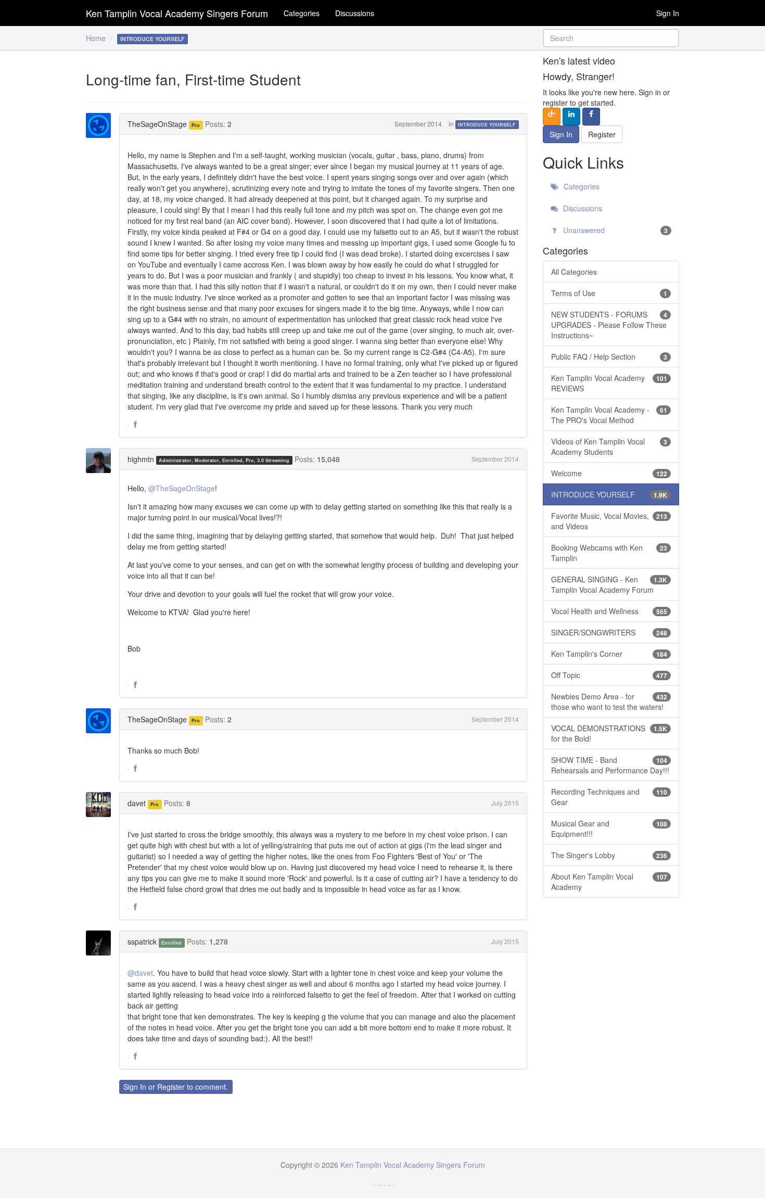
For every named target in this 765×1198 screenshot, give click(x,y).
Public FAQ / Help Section (609, 356)
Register (171, 1086)
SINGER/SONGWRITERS (609, 632)
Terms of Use (609, 293)
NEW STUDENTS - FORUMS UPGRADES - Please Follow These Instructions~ (609, 324)
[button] (135, 424)
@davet (140, 972)
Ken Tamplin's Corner (609, 653)
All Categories (574, 271)
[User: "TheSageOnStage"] (101, 125)
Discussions (354, 13)
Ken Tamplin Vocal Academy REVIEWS (609, 383)
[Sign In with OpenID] (551, 116)
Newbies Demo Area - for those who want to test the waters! (609, 701)
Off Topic (609, 675)
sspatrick (142, 941)
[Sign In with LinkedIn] (571, 116)
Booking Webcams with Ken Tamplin (609, 552)
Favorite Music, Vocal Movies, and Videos (609, 521)
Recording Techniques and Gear (609, 796)
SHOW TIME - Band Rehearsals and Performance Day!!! (610, 765)
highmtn (141, 459)
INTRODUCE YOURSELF (487, 124)
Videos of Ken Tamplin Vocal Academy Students (609, 446)
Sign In (667, 13)
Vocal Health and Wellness (609, 611)
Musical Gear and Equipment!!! (609, 828)
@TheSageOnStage (181, 488)
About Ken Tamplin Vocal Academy (609, 881)
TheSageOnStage (157, 124)
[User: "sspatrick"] (101, 943)
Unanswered (614, 230)
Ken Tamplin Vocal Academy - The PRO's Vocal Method (609, 414)
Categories (302, 13)
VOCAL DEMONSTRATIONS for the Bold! (609, 733)
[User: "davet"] (101, 804)
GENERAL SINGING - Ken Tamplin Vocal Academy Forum (609, 584)
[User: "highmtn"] (101, 460)
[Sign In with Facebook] (591, 116)
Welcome (609, 473)
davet (137, 803)
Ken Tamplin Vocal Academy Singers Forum (177, 13)
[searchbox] (611, 38)
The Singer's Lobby (609, 855)
